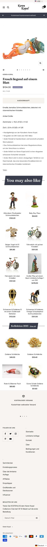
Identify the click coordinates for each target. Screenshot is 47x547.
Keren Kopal (8, 74)
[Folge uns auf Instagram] (15, 433)
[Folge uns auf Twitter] (10, 433)
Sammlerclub (8, 463)
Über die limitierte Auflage (9, 473)
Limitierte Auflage (32, 436)
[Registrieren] (37, 518)
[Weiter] (43, 70)
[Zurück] (4, 70)
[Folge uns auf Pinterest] (5, 439)
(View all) (33, 326)
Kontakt (29, 440)
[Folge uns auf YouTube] (10, 439)
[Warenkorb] (43, 7)
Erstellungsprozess (10, 467)
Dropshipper (7, 483)
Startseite (29, 432)
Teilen (5, 170)
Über (28, 445)
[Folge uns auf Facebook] (5, 433)
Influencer (6, 495)
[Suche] (8, 7)
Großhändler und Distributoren (9, 489)
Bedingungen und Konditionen (32, 450)
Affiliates (6, 479)
